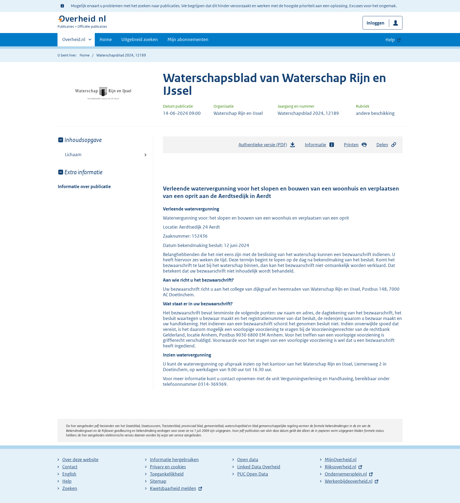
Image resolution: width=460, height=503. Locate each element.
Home (106, 39)
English (69, 474)
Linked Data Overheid (258, 467)
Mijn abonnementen (187, 39)
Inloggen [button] (375, 23)
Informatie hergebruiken (174, 460)
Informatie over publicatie (84, 186)
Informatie (315, 145)
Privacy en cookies (168, 467)
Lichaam (73, 154)
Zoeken (69, 488)
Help (67, 481)
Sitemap (158, 481)
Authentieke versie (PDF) (264, 146)
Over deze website (80, 460)
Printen (351, 145)
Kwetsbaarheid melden (173, 488)
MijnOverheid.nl (340, 460)
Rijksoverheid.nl (340, 467)
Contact (69, 467)
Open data (247, 460)
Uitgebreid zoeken (139, 39)
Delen (382, 145)
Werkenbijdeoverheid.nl (348, 481)
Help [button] (390, 40)
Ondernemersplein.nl (346, 474)
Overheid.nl (73, 41)
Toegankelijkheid (167, 474)
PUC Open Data (252, 474)
